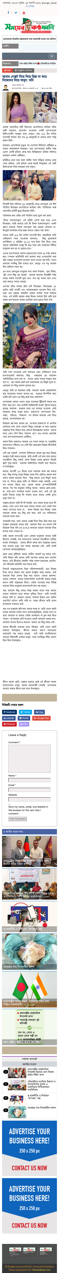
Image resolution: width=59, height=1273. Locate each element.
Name (12, 775)
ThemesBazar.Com (41, 1270)
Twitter (26, 712)
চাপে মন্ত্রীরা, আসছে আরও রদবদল (21, 1042)
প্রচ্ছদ (8, 70)
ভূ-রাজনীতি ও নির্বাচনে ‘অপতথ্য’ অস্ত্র (22, 929)
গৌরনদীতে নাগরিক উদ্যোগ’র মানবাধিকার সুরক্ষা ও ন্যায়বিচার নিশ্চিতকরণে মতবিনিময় (28, 895)
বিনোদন (29, 70)
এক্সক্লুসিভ (21, 70)
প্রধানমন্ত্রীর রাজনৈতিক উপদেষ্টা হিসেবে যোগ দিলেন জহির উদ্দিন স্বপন (26, 862)
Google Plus (43, 718)
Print (25, 724)
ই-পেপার (30, 6)
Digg (40, 712)
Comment (14, 742)
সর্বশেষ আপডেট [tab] (29, 1059)
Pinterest (10, 724)
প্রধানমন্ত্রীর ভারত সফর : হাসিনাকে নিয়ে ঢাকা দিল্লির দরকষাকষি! (26, 1003)
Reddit (25, 718)
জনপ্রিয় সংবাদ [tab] (29, 1064)
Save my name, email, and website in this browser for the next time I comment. (28, 810)
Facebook (10, 712)
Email (12, 785)
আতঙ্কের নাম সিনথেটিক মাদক (18, 967)
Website (12, 794)
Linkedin (10, 718)
